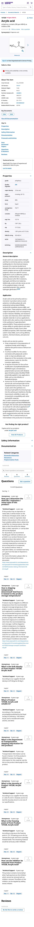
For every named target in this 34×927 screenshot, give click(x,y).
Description (5, 129)
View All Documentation (9, 119)
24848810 (18, 93)
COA (4, 114)
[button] (28, 497)
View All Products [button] (17, 435)
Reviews (4, 154)
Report (19, 579)
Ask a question (25, 29)
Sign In (4, 60)
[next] (28, 45)
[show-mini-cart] (31, 3)
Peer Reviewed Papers (4, 144)
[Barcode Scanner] (28, 3)
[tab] (4, 12)
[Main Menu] (2, 3)
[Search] (31, 7)
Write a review (16, 29)
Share (31, 18)
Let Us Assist (7, 168)
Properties (5, 126)
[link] (5, 465)
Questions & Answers (5, 150)
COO (11, 114)
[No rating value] (5, 29)
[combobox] (17, 7)
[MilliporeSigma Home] (9, 3)
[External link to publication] (17, 289)
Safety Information (8, 132)
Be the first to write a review (13, 910)
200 (16, 184)
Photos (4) (17, 55)
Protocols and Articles (9, 138)
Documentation (6, 135)
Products (3, 12)
